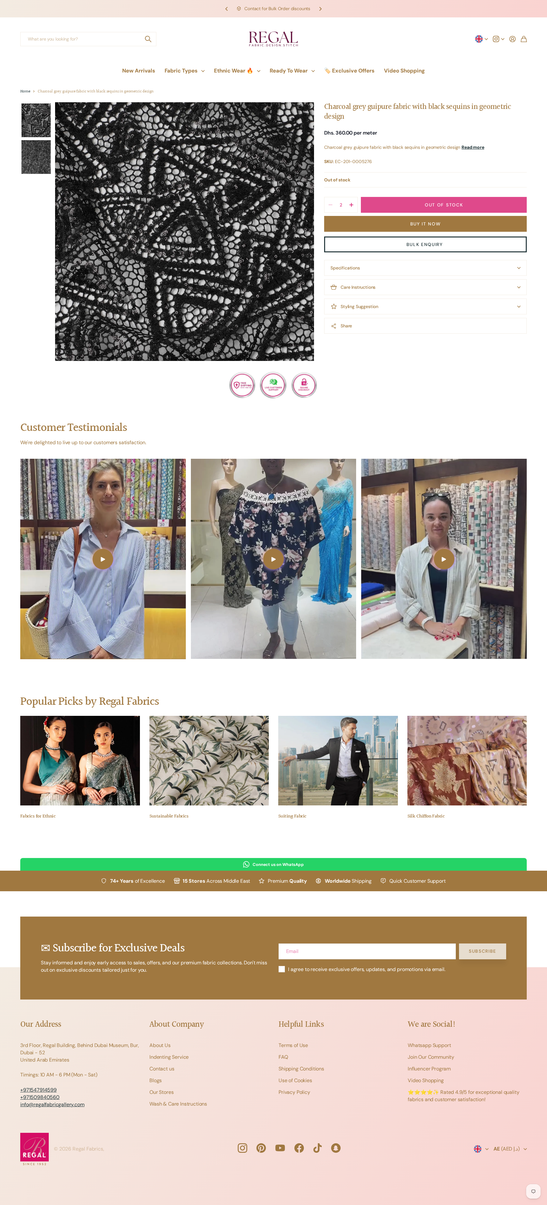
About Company (176, 1024)
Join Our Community (431, 1057)
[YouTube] (280, 1148)
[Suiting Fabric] (338, 760)
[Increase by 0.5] (351, 205)
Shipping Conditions (301, 1068)
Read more (473, 147)
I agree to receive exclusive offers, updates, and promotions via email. (366, 969)
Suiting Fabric (292, 816)
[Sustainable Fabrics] (209, 760)
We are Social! (432, 1024)
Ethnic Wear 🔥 (233, 70)
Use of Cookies (295, 1080)
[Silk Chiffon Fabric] (467, 760)
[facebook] (299, 1148)
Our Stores (161, 1092)
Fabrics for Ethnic (37, 816)
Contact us (161, 1068)
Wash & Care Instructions (178, 1104)
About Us (160, 1045)
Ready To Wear (289, 70)
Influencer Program (429, 1068)
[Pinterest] (261, 1148)
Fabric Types (181, 70)
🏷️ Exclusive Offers (349, 70)
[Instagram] (242, 1148)
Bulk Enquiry (425, 244)
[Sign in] (512, 39)
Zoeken (148, 39)
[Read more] (498, 39)
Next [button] (320, 8)
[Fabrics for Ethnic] (80, 760)
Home (25, 92)
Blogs (155, 1080)
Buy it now (425, 224)
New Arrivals (138, 70)
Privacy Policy (294, 1092)
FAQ (283, 1057)
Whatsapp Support (429, 1045)
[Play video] (103, 559)
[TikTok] (317, 1148)
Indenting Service (169, 1057)
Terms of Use (293, 1045)
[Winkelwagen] (524, 39)
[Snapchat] (336, 1148)
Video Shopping (404, 70)
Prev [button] (226, 8)
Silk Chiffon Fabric (426, 816)
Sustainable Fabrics (169, 816)
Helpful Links (301, 1024)
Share (346, 326)
